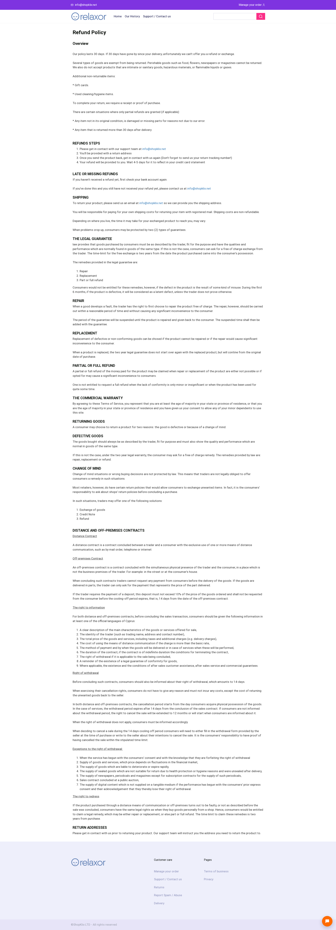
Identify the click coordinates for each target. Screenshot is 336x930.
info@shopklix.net (86, 4)
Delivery (159, 903)
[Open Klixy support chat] (327, 921)
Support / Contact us (157, 16)
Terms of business (216, 871)
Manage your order (250, 4)
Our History (132, 16)
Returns (159, 887)
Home (118, 16)
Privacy (208, 879)
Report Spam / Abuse (168, 895)
